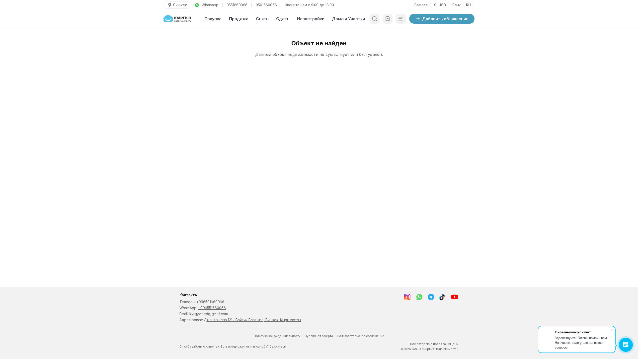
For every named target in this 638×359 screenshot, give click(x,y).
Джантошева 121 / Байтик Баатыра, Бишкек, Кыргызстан (252, 320)
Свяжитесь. (278, 346)
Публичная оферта (319, 336)
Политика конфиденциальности (277, 336)
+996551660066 (212, 308)
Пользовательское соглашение (360, 336)
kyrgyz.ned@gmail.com (208, 314)
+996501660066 (210, 302)
